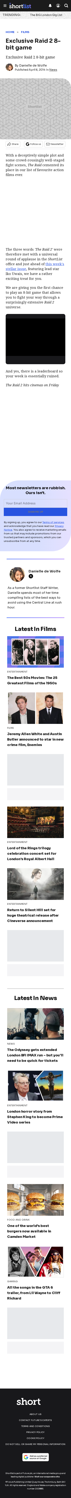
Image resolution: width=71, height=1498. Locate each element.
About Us (35, 1414)
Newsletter (57, 144)
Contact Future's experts (35, 1420)
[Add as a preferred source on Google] (35, 1457)
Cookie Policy (35, 1438)
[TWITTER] (32, 576)
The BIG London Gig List (46, 15)
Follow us (35, 144)
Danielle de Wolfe (33, 65)
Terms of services (53, 522)
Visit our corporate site (47, 1477)
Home (10, 32)
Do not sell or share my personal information (35, 1444)
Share (15, 144)
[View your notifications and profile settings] (50, 5)
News (53, 69)
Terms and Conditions (35, 1426)
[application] (35, 335)
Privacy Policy (35, 1432)
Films (25, 32)
